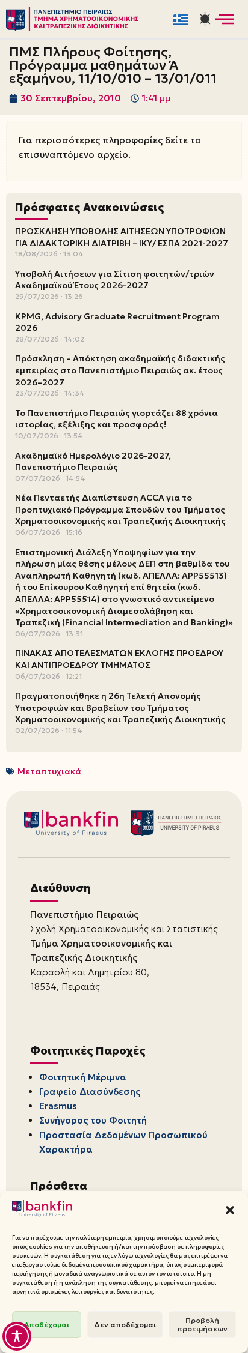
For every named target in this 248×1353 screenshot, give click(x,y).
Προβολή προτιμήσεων (202, 1324)
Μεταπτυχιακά (49, 771)
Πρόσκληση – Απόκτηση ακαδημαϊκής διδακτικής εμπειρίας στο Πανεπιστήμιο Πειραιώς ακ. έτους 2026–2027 (120, 370)
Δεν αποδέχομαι (125, 1324)
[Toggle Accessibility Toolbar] (17, 1336)
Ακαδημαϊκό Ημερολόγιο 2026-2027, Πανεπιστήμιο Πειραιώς (93, 461)
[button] (230, 1210)
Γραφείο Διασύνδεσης (89, 1091)
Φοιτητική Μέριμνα (82, 1077)
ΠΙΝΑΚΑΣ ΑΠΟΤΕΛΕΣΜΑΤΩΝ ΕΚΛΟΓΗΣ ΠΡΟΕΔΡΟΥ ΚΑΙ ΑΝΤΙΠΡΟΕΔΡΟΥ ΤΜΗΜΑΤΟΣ (119, 659)
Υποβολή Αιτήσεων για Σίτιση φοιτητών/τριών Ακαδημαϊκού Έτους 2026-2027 (114, 279)
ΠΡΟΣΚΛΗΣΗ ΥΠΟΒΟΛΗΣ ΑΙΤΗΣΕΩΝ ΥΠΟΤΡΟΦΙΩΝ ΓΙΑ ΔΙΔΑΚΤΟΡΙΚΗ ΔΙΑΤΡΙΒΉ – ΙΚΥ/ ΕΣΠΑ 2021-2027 (121, 237)
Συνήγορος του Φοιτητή (93, 1120)
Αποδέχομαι (46, 1324)
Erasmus (58, 1106)
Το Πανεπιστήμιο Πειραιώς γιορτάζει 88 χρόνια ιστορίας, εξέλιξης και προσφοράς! (116, 419)
